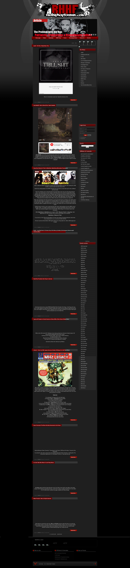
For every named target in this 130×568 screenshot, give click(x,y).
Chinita (39, 275)
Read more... (73, 100)
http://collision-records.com (55, 268)
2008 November (84, 250)
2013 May (83, 355)
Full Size (87, 241)
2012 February (83, 325)
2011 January (83, 298)
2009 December (84, 276)
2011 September (84, 315)
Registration (83, 138)
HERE (63, 186)
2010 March (83, 282)
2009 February (83, 256)
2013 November (84, 367)
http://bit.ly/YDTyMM (60, 267)
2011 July (83, 310)
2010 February (83, 280)
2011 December (84, 321)
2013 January (83, 347)
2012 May (83, 331)
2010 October (83, 292)
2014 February (83, 373)
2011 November (84, 319)
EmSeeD (39, 102)
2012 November (84, 343)
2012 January (83, 323)
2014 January (83, 371)
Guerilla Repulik (57, 555)
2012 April (83, 329)
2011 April (83, 304)
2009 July (83, 266)
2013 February (83, 349)
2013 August (83, 361)
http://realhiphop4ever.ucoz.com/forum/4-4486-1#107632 (55, 218)
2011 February (83, 300)
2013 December (84, 369)
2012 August (83, 337)
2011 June (83, 308)
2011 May (83, 306)
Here (55, 202)
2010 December (84, 296)
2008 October (83, 248)
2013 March (83, 351)
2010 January (83, 278)
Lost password (83, 137)
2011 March (83, 302)
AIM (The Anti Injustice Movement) (60, 553)
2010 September (84, 290)
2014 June (83, 381)
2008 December (84, 252)
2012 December (84, 345)
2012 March (83, 327)
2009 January (83, 254)
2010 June (83, 284)
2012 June (83, 333)
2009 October (83, 272)
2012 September (84, 339)
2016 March (83, 387)
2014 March (83, 375)
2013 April (83, 353)
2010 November (84, 294)
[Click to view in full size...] (56, 81)
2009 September (84, 270)
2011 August (83, 312)
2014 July (83, 383)
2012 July (83, 335)
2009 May (83, 262)
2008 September (84, 246)
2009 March (83, 258)
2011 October (83, 317)
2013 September (84, 363)
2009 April (83, 260)
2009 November (84, 274)
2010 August (83, 288)
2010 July (83, 286)
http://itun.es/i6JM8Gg (59, 265)
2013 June (83, 357)
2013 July (83, 359)
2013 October (83, 365)
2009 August (83, 268)
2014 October (83, 385)
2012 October (83, 341)
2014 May (83, 379)
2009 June (83, 264)
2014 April (83, 377)
